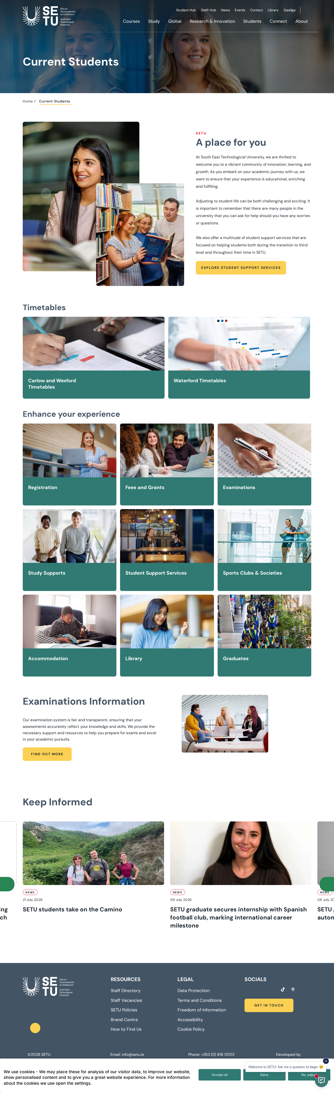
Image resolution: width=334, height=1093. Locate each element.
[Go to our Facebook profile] (246, 990)
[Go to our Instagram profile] (255, 990)
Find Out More (47, 754)
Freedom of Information (202, 1010)
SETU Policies (124, 1010)
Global (174, 21)
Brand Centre (124, 1020)
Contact (256, 10)
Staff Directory (126, 991)
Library (273, 10)
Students (252, 21)
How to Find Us (126, 1029)
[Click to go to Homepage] (50, 16)
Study (154, 21)
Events (240, 10)
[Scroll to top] (35, 1028)
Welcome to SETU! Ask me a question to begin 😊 (285, 1067)
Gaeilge (290, 10)
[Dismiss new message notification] (326, 1061)
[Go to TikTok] (283, 989)
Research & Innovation (212, 21)
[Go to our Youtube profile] (273, 990)
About (301, 21)
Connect (278, 21)
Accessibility (190, 1020)
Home (28, 101)
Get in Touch (269, 1005)
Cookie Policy (191, 1029)
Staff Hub (208, 10)
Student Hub (186, 10)
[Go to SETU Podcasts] (293, 989)
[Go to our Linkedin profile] (264, 990)
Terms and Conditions (200, 1000)
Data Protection (194, 991)
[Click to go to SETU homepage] (48, 986)
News (225, 10)
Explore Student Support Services (241, 267)
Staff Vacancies (126, 1000)
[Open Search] (310, 11)
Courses (131, 21)
